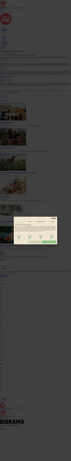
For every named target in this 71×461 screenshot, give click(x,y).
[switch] (30, 238)
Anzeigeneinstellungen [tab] (41, 221)
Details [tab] (30, 221)
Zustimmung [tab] (19, 221)
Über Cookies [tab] (51, 221)
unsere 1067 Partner (21, 226)
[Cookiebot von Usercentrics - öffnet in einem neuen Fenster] (52, 218)
